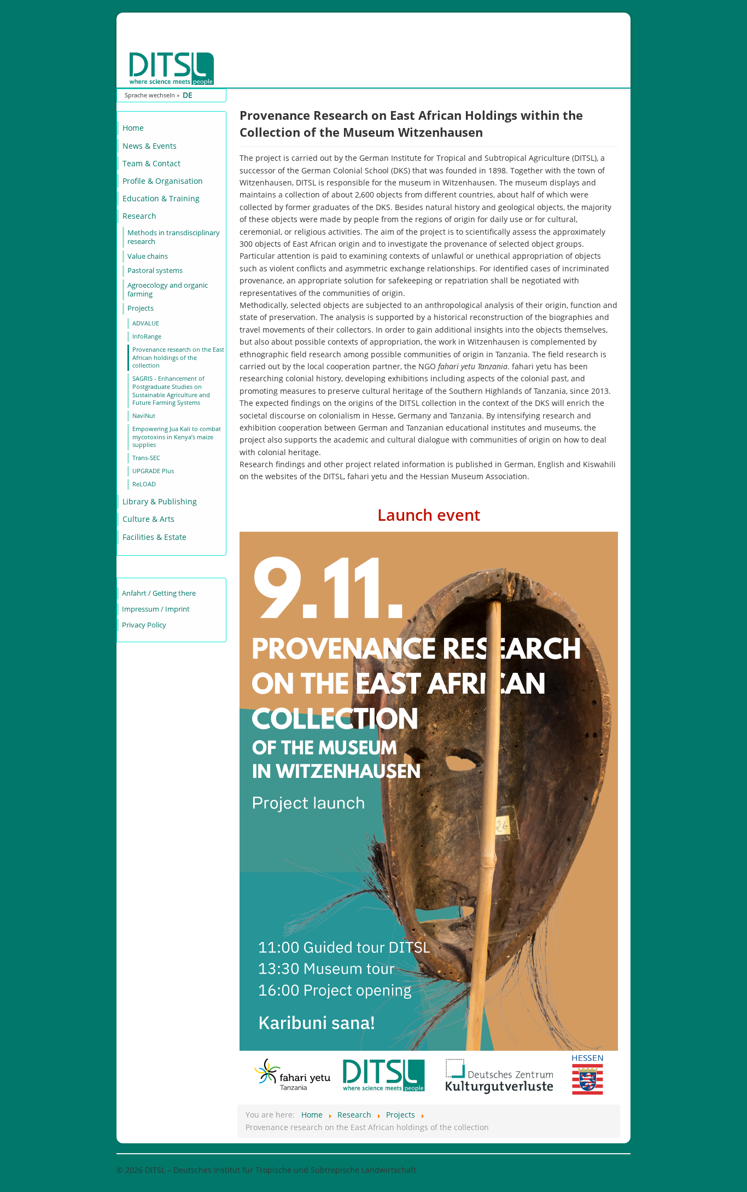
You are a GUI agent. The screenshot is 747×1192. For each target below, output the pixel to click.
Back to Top (609, 1170)
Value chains (147, 256)
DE (187, 95)
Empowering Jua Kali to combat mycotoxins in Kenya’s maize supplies (176, 437)
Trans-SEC (146, 457)
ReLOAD (144, 484)
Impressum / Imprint (156, 609)
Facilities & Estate (154, 537)
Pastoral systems (155, 270)
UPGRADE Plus (153, 471)
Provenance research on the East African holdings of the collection (178, 357)
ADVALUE (145, 323)
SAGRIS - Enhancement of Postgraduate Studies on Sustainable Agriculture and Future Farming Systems (171, 390)
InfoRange (146, 336)
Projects (140, 308)
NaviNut (143, 415)
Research (139, 216)
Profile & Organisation (162, 181)
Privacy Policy (144, 625)
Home (133, 128)
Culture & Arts (148, 519)
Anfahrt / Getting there (159, 593)
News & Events (149, 146)
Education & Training (161, 198)
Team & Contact (151, 163)
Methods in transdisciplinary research (173, 237)
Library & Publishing (159, 501)
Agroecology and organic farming (167, 290)
